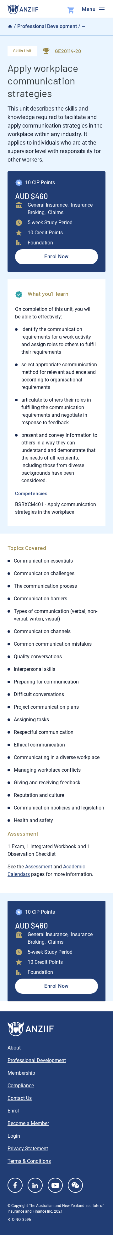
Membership (21, 1073)
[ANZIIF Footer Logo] (56, 1029)
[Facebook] (15, 1185)
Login (14, 1136)
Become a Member (28, 1123)
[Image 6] (23, 9)
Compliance (21, 1086)
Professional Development (47, 26)
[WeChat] (75, 1185)
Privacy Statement (28, 1149)
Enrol (13, 1111)
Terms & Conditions (29, 1161)
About (14, 1048)
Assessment (38, 867)
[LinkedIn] (35, 1185)
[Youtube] (55, 1185)
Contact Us (20, 1098)
